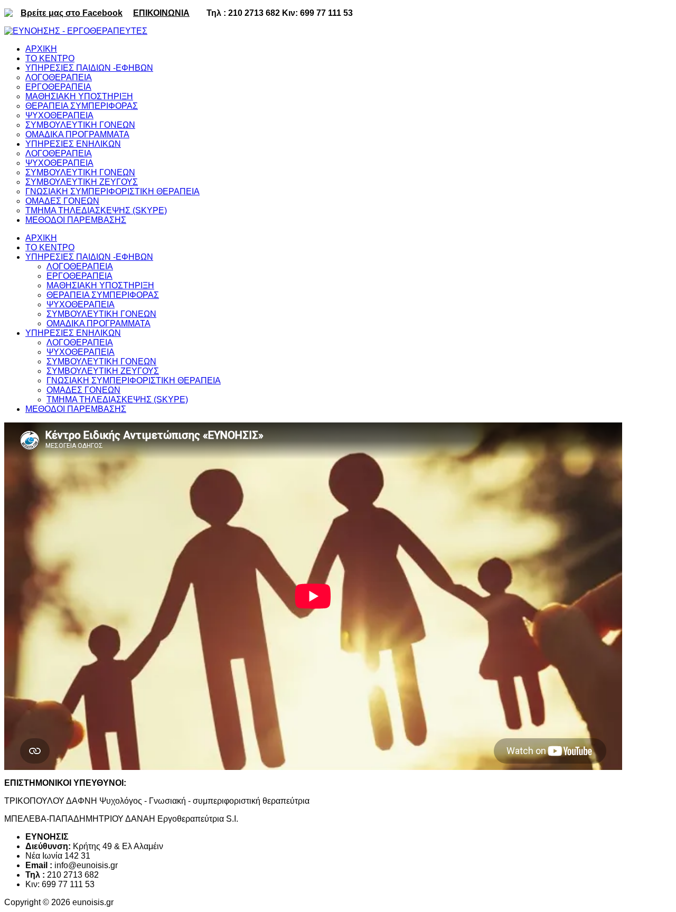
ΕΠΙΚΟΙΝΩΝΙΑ (161, 12)
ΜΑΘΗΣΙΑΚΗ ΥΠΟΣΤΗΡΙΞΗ (100, 285)
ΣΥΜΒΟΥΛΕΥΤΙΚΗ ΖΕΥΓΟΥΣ (102, 370)
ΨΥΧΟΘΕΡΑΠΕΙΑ (80, 304)
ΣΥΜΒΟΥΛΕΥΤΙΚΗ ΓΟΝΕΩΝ (101, 313)
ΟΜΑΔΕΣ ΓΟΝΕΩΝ (83, 390)
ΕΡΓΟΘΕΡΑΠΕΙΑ (79, 275)
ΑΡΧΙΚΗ (41, 237)
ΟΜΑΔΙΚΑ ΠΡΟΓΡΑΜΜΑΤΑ (98, 323)
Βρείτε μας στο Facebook (72, 12)
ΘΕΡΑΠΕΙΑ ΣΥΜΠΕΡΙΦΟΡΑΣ (102, 294)
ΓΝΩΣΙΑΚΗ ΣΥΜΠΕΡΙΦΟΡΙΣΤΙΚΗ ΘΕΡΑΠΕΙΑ (133, 380)
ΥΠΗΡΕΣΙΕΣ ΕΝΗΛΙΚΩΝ (73, 332)
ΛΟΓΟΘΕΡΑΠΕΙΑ (79, 266)
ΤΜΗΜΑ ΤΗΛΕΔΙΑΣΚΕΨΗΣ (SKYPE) (117, 399)
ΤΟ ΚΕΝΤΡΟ (49, 247)
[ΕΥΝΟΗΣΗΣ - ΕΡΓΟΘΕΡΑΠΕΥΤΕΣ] (75, 30)
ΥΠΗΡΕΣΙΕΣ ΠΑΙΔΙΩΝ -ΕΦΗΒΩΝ (89, 256)
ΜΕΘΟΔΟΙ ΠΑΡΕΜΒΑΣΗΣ (75, 409)
